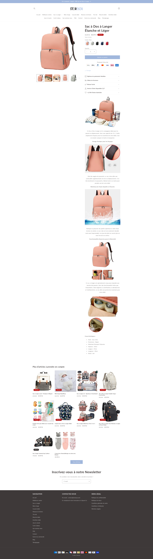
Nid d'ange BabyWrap (60, 393)
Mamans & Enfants (38, 511)
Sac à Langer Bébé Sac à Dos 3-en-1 (86, 423)
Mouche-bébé (36, 517)
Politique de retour (97, 500)
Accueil (34, 497)
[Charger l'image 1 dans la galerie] (40, 78)
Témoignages (36, 542)
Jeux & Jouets (36, 522)
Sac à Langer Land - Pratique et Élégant (42, 393)
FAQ (34, 531)
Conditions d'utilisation (98, 506)
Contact (35, 534)
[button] (34, 8)
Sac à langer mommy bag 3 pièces (41, 453)
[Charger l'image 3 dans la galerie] (56, 78)
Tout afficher (76, 462)
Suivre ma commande (38, 536)
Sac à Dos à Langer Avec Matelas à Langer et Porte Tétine (109, 424)
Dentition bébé (37, 520)
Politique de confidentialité (99, 497)
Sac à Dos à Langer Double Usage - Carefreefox (108, 394)
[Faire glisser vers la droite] (79, 78)
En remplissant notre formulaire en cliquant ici (74, 500)
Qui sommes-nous (37, 528)
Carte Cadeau (36, 525)
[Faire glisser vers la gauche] (34, 78)
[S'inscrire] (89, 481)
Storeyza (78, 555)
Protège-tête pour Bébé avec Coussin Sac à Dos (43, 424)
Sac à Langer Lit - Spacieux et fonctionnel (87, 393)
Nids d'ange (36, 506)
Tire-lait (35, 514)
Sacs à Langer (36, 503)
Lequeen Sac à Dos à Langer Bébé (63, 423)
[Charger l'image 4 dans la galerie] (65, 78)
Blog (34, 539)
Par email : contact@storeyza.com (71, 497)
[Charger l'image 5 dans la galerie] (73, 78)
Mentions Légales (96, 508)
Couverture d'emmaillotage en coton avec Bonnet (65, 454)
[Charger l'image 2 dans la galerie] (48, 78)
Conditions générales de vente (100, 503)
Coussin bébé (36, 508)
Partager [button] (88, 70)
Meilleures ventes (37, 500)
